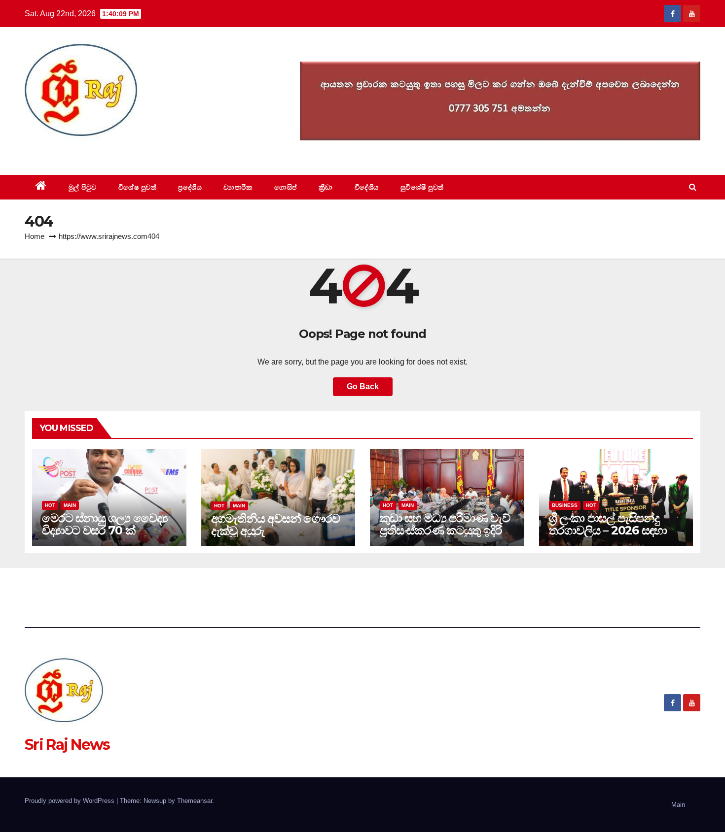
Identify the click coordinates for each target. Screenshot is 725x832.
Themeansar (194, 800)
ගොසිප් (285, 187)
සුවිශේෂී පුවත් (422, 187)
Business (565, 505)
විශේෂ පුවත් (137, 187)
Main (70, 505)
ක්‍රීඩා (326, 187)
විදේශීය (367, 187)
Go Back (363, 386)
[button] (692, 187)
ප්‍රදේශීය (190, 187)
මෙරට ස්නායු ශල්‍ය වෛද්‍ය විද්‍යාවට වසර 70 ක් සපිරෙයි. (104, 530)
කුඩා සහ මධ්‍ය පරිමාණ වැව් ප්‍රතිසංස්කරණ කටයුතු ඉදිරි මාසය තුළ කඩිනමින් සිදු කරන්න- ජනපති (445, 536)
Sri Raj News (67, 152)
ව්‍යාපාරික (238, 187)
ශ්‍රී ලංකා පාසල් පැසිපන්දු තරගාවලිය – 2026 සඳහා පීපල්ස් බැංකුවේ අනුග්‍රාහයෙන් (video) (608, 536)
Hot (50, 505)
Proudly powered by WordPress (70, 800)
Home (34, 236)
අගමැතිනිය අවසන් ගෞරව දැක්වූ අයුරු (275, 524)
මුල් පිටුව (83, 187)
